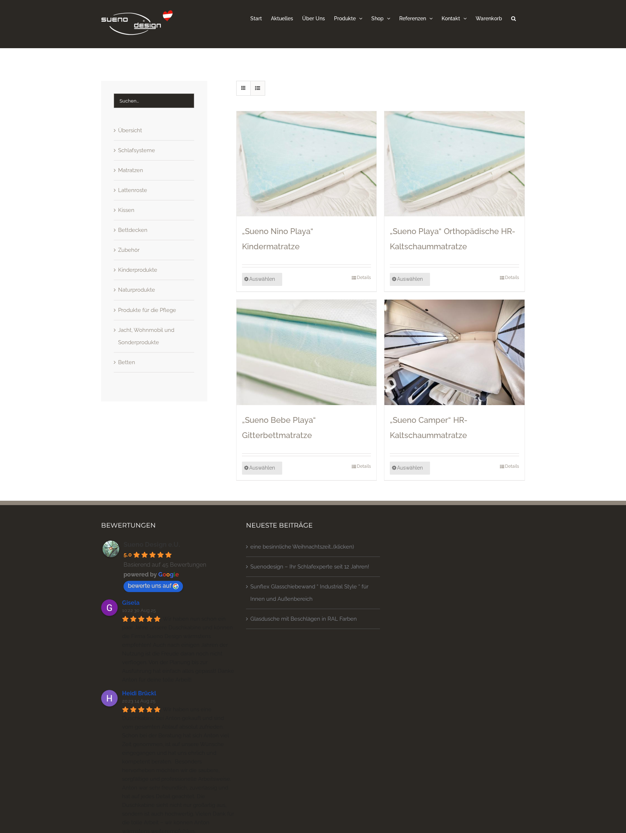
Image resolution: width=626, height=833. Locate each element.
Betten (126, 362)
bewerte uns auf (149, 585)
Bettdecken (132, 230)
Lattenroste (132, 190)
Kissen (126, 210)
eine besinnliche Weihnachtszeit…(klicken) (302, 546)
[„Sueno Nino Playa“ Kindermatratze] (307, 163)
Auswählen (262, 279)
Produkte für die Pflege (147, 310)
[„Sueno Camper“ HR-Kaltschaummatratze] (454, 352)
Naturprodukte (136, 290)
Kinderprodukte (137, 270)
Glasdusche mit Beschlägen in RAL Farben (303, 619)
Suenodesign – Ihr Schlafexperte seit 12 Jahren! (309, 566)
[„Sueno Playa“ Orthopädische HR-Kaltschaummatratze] (454, 163)
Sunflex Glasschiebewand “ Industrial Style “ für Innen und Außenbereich (309, 592)
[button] (513, 18)
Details (364, 277)
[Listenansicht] (258, 88)
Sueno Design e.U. (152, 544)
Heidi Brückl (139, 693)
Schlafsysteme (136, 150)
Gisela (130, 602)
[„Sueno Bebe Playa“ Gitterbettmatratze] (307, 352)
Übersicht (130, 130)
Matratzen (130, 170)
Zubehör (128, 250)
